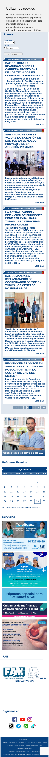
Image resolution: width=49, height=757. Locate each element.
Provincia (8, 40)
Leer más (39, 124)
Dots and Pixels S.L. (19, 754)
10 (34, 407)
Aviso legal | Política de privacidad (19, 751)
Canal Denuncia (35, 751)
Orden (6, 45)
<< (16, 407)
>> (43, 407)
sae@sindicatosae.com (24, 748)
